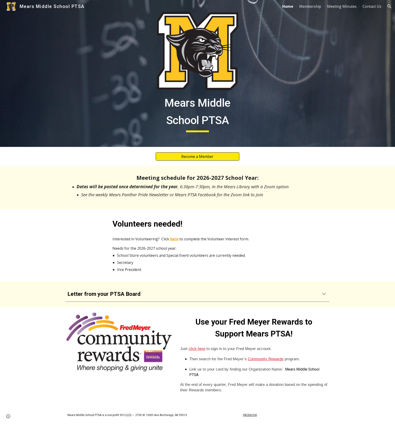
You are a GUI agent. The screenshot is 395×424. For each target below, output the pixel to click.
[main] (197, 112)
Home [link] (287, 6)
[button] (389, 6)
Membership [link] (310, 6)
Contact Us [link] (372, 6)
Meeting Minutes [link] (342, 6)
